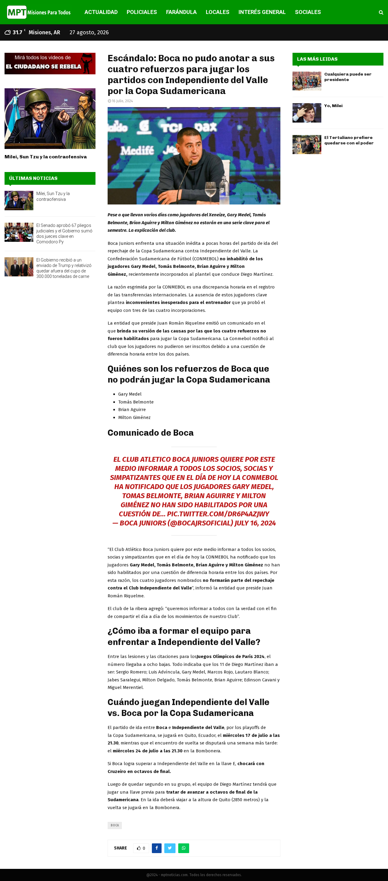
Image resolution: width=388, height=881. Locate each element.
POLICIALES (142, 12)
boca (115, 825)
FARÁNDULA (181, 12)
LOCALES (217, 12)
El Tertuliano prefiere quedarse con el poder (349, 140)
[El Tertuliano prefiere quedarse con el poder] (307, 144)
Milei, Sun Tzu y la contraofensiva (46, 157)
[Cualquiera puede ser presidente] (307, 81)
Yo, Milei (333, 105)
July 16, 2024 (255, 523)
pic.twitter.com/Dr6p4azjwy (218, 514)
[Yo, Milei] (307, 112)
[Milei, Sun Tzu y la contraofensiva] (50, 118)
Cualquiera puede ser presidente (348, 77)
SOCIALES (308, 12)
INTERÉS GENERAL (262, 12)
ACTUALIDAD (101, 12)
